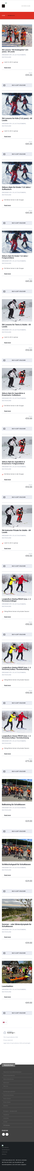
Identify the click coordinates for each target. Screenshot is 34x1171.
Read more (7, 67)
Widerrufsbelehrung (8, 1079)
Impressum (6, 1082)
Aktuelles (5, 1105)
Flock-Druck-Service (8, 1095)
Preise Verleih (6, 1102)
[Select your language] (4, 1022)
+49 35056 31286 (25, 6)
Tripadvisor (6, 1114)
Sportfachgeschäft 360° (9, 1091)
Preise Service (7, 1098)
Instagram (7, 1134)
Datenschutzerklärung (9, 1075)
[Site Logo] (9, 6)
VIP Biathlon (6, 1125)
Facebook (3, 1134)
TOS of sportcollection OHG (10, 1037)
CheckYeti (5, 1118)
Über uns (5, 1086)
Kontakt (5, 1121)
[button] (3, 6)
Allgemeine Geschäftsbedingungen (12, 1072)
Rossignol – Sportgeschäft (10, 1111)
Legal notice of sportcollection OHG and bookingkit (16, 1043)
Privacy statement (8, 1040)
